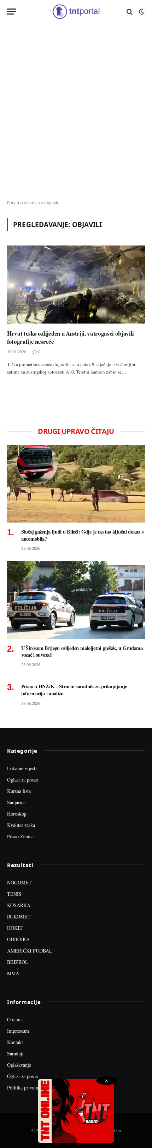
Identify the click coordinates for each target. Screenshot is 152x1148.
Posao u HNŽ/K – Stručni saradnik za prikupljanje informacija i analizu (74, 690)
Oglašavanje (19, 1064)
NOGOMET (19, 882)
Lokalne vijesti (22, 768)
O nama (15, 1019)
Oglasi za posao (22, 779)
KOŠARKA (18, 905)
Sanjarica (16, 802)
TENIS (14, 893)
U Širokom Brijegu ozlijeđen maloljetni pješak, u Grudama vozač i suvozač (82, 651)
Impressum (18, 1030)
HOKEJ (15, 928)
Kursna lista (19, 791)
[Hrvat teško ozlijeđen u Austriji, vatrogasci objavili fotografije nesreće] (76, 284)
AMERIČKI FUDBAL (29, 950)
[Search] (129, 12)
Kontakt (15, 1042)
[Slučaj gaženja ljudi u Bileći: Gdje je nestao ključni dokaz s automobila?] (76, 484)
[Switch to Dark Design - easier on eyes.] (141, 12)
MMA (13, 973)
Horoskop (17, 813)
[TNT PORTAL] (76, 11)
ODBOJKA (18, 939)
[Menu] (11, 12)
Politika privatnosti (26, 1087)
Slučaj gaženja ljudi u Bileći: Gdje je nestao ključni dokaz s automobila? (82, 535)
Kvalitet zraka (21, 825)
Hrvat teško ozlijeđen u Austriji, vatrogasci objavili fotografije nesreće (70, 337)
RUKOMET (19, 916)
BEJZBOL (17, 962)
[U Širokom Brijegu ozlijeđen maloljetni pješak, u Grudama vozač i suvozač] (76, 600)
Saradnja (15, 1053)
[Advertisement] (76, 111)
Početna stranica (23, 203)
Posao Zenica (20, 836)
